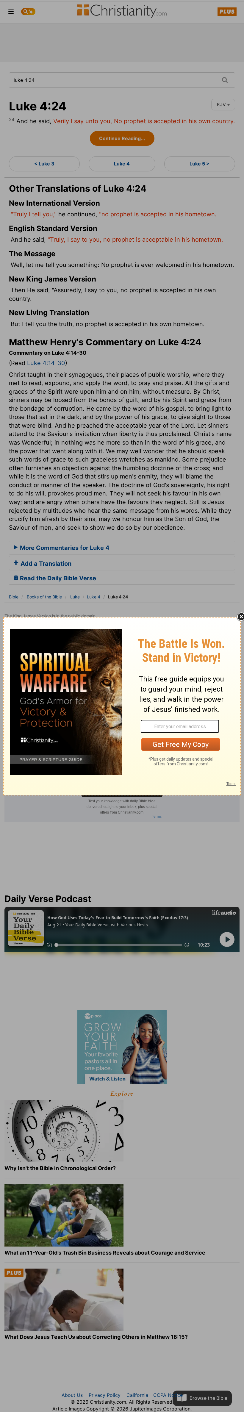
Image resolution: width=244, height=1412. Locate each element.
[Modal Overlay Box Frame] (122, 706)
